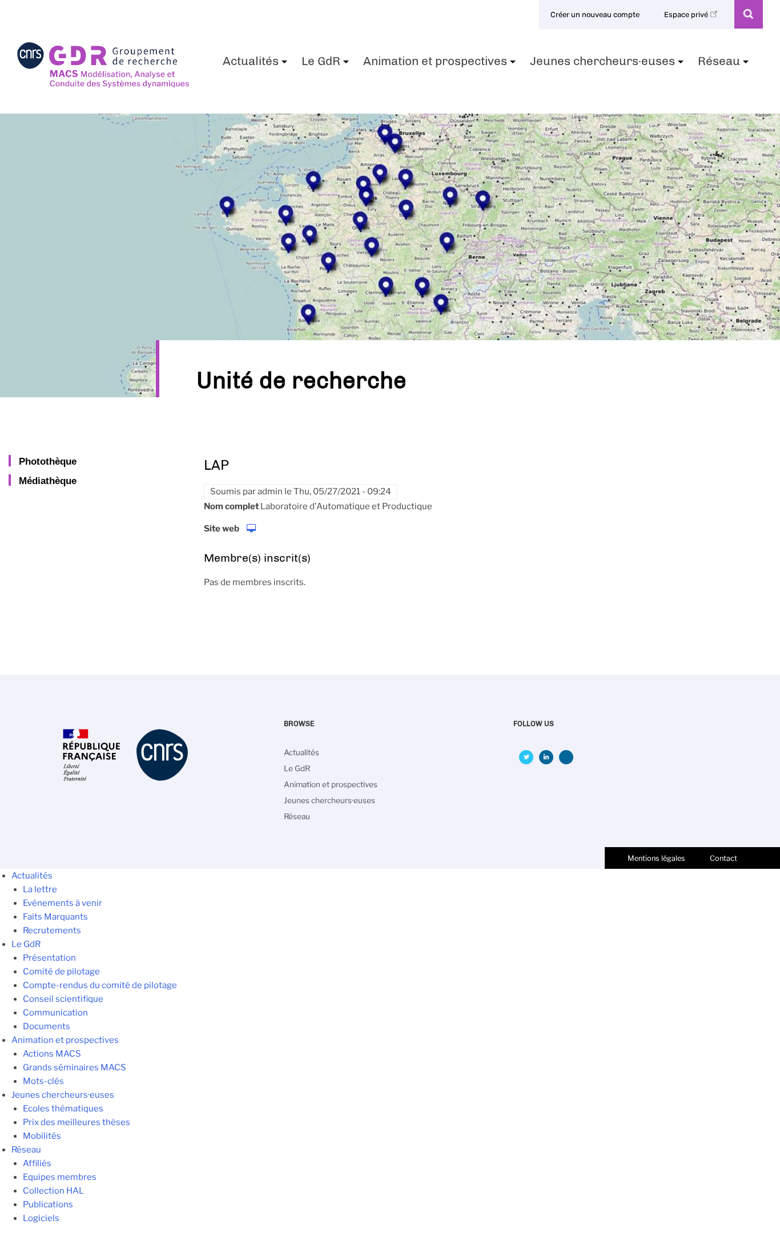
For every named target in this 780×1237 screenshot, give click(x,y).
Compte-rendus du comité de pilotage (100, 985)
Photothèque (48, 461)
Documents (46, 1026)
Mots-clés (43, 1081)
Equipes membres (60, 1177)
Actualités (256, 64)
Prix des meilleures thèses (76, 1122)
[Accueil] (103, 84)
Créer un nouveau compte (595, 14)
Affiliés (37, 1163)
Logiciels (41, 1218)
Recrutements (52, 930)
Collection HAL (53, 1191)
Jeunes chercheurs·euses (608, 64)
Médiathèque (48, 481)
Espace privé (687, 14)
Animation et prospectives (440, 64)
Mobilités (42, 1136)
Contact (723, 858)
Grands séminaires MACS (74, 1067)
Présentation (49, 958)
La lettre (40, 889)
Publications (48, 1204)
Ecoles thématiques (63, 1108)
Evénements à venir (62, 903)
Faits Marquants (55, 917)
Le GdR (326, 64)
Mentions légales (656, 858)
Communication (55, 1013)
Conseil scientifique (63, 999)
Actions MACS (52, 1054)
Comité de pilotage (61, 971)
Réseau (724, 64)
